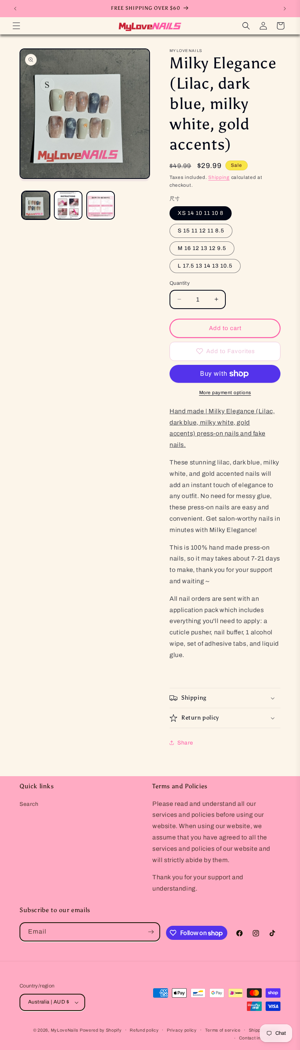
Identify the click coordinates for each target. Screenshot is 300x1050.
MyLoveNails (65, 1030)
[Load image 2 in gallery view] (68, 205)
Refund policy (144, 1030)
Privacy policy (182, 1030)
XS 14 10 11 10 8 (200, 213)
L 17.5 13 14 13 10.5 (205, 266)
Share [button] (185, 743)
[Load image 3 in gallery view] (100, 205)
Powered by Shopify (101, 1030)
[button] (16, 25)
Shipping (219, 177)
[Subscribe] (150, 931)
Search (29, 804)
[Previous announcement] (15, 8)
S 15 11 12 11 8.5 (201, 231)
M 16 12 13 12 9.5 (202, 248)
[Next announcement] (284, 8)
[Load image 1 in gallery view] (35, 205)
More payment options (225, 392)
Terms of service (223, 1030)
